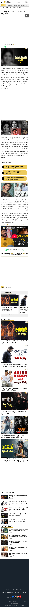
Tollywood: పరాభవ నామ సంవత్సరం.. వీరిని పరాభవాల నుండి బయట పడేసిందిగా (18, 536)
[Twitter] (15, 596)
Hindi (20, 589)
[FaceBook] (13, 596)
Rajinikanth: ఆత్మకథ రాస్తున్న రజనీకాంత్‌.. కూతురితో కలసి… (18, 548)
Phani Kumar (15, 44)
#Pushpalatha (8, 287)
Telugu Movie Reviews (23, 602)
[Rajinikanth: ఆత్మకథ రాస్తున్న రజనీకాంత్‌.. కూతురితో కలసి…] (4, 548)
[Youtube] (20, 596)
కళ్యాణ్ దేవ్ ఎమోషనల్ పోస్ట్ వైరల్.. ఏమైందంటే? (13, 173)
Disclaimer (17, 592)
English (8, 589)
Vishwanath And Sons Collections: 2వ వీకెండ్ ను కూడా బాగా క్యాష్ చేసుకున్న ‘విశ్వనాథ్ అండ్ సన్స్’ (18, 530)
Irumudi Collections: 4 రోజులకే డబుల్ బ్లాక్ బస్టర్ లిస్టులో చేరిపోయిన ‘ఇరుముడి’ (9, 309)
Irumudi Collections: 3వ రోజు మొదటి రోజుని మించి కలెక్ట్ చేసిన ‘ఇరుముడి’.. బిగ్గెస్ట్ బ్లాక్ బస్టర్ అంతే (14, 459)
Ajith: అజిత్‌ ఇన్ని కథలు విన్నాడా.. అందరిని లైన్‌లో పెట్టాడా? (18, 554)
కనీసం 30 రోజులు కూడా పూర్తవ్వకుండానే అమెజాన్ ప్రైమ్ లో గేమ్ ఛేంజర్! (15, 178)
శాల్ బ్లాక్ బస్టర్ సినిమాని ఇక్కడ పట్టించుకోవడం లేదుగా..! (14, 225)
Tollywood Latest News (13, 602)
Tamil (16, 589)
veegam (16, 603)
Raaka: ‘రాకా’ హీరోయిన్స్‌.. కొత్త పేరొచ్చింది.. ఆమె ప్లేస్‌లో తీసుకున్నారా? (18, 542)
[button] (9, 314)
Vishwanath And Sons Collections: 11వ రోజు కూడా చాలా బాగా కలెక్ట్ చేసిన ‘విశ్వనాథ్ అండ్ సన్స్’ (14, 365)
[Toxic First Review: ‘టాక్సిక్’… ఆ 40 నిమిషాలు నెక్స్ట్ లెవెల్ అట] (14, 401)
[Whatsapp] (5, 47)
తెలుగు (19, 2)
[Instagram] (18, 596)
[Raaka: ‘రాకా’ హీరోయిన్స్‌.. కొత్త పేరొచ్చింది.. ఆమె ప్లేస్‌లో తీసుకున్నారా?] (4, 542)
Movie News (10, 8)
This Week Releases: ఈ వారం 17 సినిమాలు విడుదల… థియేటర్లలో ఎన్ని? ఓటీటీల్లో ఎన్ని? (13, 436)
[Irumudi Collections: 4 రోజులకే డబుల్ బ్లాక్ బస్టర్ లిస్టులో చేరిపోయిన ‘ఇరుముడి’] (10, 300)
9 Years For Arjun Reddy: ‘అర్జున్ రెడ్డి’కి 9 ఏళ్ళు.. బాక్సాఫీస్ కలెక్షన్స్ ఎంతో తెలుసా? (14, 389)
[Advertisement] (14, 29)
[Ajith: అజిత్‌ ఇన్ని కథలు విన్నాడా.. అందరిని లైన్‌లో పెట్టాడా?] (4, 555)
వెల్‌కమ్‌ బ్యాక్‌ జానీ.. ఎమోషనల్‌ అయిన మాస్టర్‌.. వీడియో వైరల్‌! (14, 167)
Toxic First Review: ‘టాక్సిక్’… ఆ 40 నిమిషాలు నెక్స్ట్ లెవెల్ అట (13, 412)
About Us (4, 592)
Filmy (24, 253)
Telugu (12, 589)
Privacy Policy (10, 592)
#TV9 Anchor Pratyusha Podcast (14, 5)
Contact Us (23, 592)
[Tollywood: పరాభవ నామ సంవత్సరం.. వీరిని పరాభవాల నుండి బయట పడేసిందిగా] (4, 536)
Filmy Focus (3, 8)
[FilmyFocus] (7, 2)
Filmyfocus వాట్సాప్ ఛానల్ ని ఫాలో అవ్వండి (15, 250)
